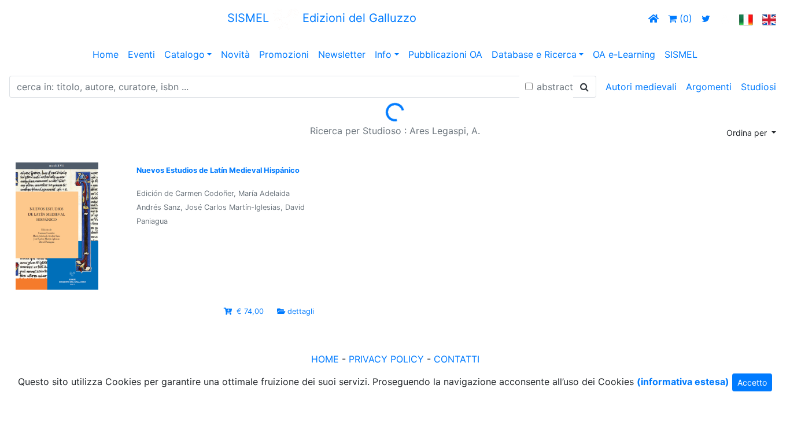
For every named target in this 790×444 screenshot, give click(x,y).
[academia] (724, 18)
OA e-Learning (624, 54)
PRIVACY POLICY (386, 359)
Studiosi (758, 86)
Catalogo (184, 54)
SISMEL (681, 54)
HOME (325, 359)
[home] (653, 18)
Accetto (752, 382)
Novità (235, 54)
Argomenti (709, 86)
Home (106, 54)
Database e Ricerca (534, 54)
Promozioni (284, 54)
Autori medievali (641, 86)
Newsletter (342, 54)
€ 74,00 (250, 311)
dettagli (300, 311)
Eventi (141, 54)
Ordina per (747, 133)
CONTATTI (456, 359)
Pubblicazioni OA (445, 54)
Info (383, 54)
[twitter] (706, 18)
